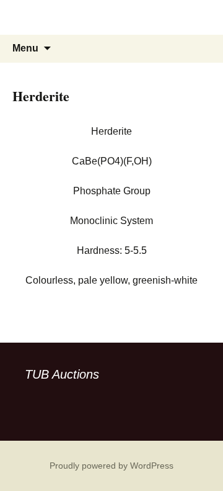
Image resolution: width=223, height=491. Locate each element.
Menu (25, 48)
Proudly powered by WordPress (111, 466)
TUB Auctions (62, 374)
